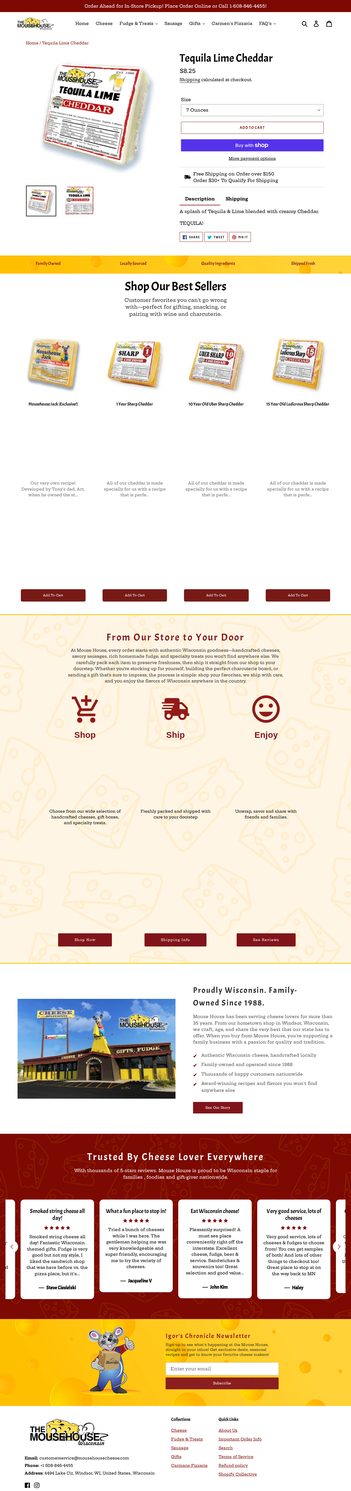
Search (226, 1447)
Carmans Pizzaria (189, 1465)
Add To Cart (53, 595)
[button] (339, 1246)
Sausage (179, 1447)
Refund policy (233, 1465)
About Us (228, 1430)
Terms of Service (236, 1456)
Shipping (190, 79)
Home (32, 43)
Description (200, 199)
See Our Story (217, 1108)
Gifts (176, 1456)
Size (186, 99)
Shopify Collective (238, 1474)
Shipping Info (175, 940)
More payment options (252, 158)
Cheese (179, 1430)
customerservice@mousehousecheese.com (84, 1458)
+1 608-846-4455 (56, 1465)
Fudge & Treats (187, 1439)
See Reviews (266, 940)
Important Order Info (240, 1439)
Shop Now (85, 940)
